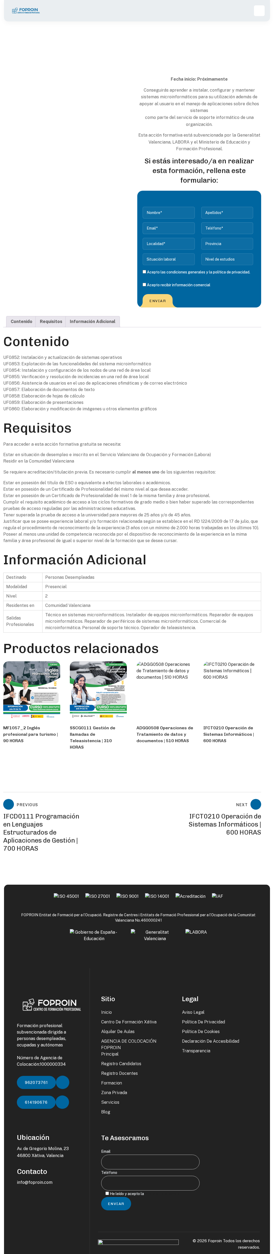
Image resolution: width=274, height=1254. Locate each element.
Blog (105, 1111)
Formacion (111, 1083)
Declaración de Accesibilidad (210, 1041)
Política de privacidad (163, 1194)
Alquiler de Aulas (118, 1031)
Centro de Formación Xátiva (129, 1021)
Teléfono (109, 1172)
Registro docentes (119, 1073)
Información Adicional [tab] (92, 321)
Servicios (110, 1102)
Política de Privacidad (203, 1021)
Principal (110, 1054)
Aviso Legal (193, 1012)
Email (106, 1151)
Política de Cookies (201, 1031)
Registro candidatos (121, 1063)
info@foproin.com (34, 1182)
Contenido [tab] (21, 321)
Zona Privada (114, 1092)
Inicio (106, 1012)
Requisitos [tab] (51, 321)
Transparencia (196, 1050)
